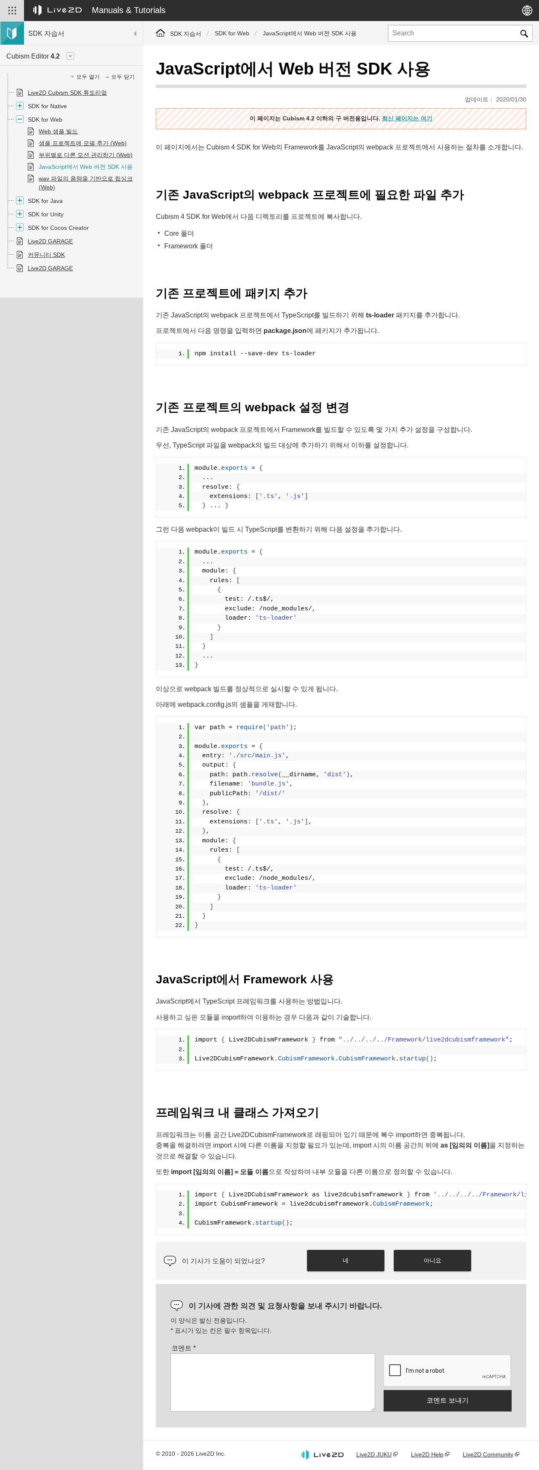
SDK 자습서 (185, 33)
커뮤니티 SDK (46, 254)
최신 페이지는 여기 (407, 118)
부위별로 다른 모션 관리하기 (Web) (86, 155)
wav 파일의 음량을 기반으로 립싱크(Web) (86, 183)
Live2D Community (488, 1454)
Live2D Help (427, 1454)
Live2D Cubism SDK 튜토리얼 (67, 92)
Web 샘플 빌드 (58, 131)
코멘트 (183, 1348)
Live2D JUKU (374, 1454)
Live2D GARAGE (50, 241)
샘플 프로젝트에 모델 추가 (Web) (83, 143)
